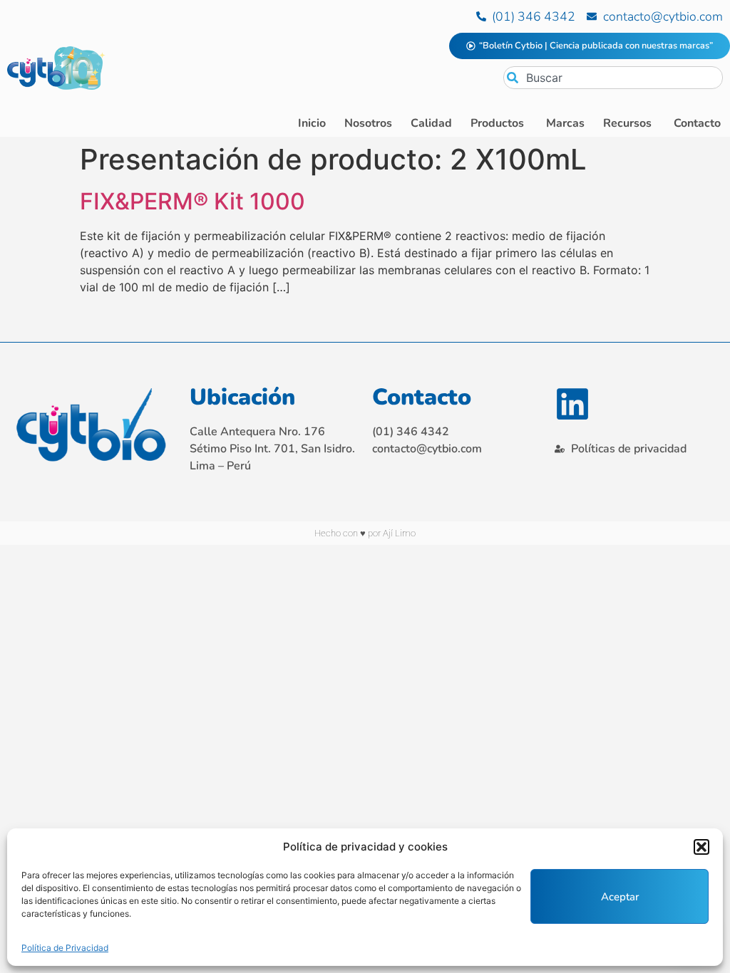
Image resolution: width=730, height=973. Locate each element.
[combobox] (613, 77)
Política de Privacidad (64, 947)
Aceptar (620, 897)
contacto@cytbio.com (427, 449)
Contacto (421, 397)
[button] (701, 847)
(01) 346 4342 (410, 431)
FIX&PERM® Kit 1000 (192, 201)
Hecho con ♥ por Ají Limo (365, 533)
